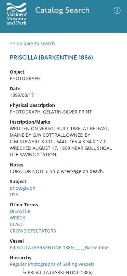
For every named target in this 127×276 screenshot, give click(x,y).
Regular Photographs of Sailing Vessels (52, 264)
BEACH (17, 224)
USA (14, 194)
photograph (22, 188)
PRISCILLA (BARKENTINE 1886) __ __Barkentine (59, 247)
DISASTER (20, 211)
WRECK (17, 218)
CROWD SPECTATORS (33, 231)
